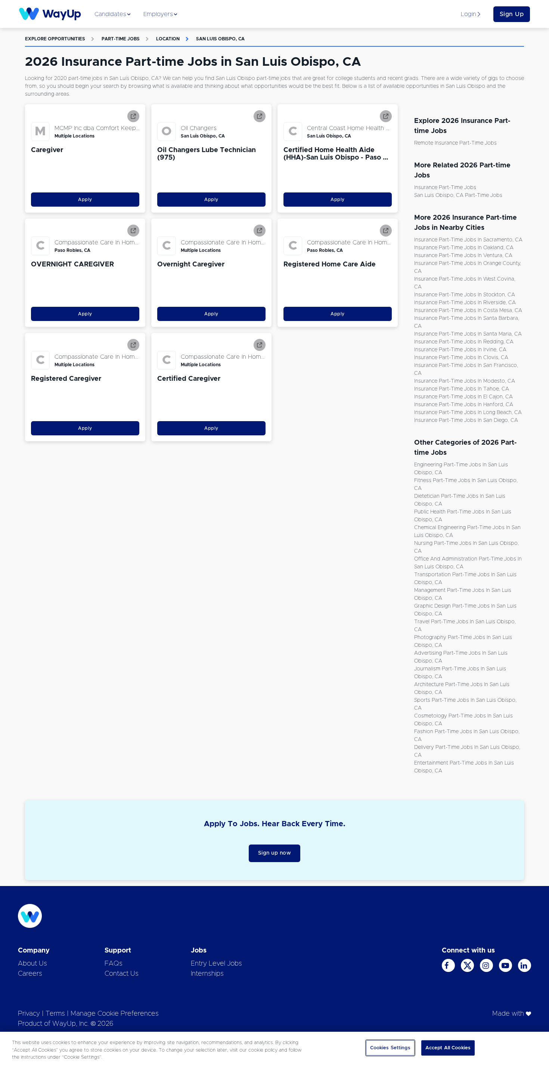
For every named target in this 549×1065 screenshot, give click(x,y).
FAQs (113, 963)
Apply (85, 199)
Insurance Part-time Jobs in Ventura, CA (463, 255)
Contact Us (122, 973)
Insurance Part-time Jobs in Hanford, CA (463, 404)
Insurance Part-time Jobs (445, 187)
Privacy (29, 1013)
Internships (207, 973)
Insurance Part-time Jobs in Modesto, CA (464, 381)
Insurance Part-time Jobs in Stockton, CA (464, 294)
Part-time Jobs (121, 39)
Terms (55, 1013)
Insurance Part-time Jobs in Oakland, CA (464, 247)
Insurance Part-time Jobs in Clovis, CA (461, 357)
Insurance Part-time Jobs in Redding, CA (464, 342)
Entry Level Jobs (216, 963)
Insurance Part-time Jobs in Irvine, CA (460, 349)
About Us (32, 963)
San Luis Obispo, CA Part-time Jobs (458, 195)
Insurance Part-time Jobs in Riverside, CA (465, 302)
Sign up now (274, 853)
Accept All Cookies (448, 1047)
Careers (30, 973)
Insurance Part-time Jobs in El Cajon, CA (463, 396)
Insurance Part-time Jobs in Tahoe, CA (461, 389)
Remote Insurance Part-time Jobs (455, 143)
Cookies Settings (390, 1047)
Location (168, 39)
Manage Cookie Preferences (115, 1013)
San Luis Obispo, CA (220, 39)
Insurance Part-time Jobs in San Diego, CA (466, 420)
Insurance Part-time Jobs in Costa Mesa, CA (468, 310)
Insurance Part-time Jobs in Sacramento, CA (468, 240)
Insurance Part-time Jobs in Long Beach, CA (468, 412)
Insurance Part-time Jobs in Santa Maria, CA (468, 334)
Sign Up (512, 14)
